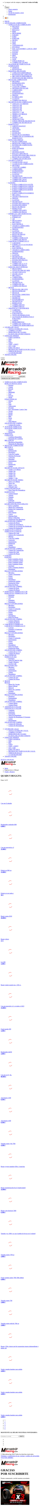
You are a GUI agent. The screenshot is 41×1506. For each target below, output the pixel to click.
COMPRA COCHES (14, 330)
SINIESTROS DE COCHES (17, 332)
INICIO (7, 21)
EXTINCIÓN (16, 133)
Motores (10, 449)
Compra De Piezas (14, 523)
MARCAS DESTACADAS (13, 383)
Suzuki (10, 413)
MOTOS (11, 287)
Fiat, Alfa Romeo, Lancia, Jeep (17, 409)
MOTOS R (15, 293)
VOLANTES (16, 129)
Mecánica (11, 605)
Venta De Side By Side (15, 660)
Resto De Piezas (13, 585)
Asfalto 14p (11, 471)
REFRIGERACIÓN (18, 83)
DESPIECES (16, 298)
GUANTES (16, 147)
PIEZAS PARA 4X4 (11, 665)
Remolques (11, 569)
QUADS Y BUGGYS (19, 272)
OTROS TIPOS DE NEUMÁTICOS (23, 121)
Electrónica (11, 452)
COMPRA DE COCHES (20, 62)
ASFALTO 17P (17, 110)
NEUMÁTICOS (17, 176)
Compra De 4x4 (13, 677)
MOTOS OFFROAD (18, 291)
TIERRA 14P (16, 116)
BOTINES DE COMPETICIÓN (22, 145)
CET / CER (12, 346)
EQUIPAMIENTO (18, 299)
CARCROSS (16, 243)
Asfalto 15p (11, 473)
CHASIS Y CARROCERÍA (21, 226)
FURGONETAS (17, 313)
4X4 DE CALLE (17, 274)
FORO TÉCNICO (14, 348)
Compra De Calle (13, 552)
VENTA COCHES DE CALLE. (18, 329)
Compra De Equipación (15, 528)
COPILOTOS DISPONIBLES (21, 73)
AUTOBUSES (16, 311)
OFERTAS (15, 67)
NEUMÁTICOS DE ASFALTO (14, 468)
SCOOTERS (16, 296)
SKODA (15, 40)
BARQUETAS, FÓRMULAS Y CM (16, 591)
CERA (10, 342)
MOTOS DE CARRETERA (21, 294)
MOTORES (16, 81)
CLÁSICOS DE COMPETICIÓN (22, 164)
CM (13, 219)
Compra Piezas (12, 705)
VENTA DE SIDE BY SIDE (21, 270)
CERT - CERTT (13, 344)
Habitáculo (11, 543)
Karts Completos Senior (15, 564)
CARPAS (15, 320)
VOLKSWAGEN (17, 45)
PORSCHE (15, 38)
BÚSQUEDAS (17, 69)
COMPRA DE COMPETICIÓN (22, 177)
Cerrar (7, 7)
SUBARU (15, 35)
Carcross (11, 628)
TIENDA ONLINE (10, 354)
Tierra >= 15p (12, 485)
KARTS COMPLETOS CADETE (22, 186)
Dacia (10, 418)
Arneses (10, 495)
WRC (10, 339)
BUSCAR (22, 376)
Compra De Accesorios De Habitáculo (20, 526)
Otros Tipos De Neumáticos (16, 490)
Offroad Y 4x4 (12, 487)
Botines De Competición (15, 509)
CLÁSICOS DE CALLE (20, 162)
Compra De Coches (14, 425)
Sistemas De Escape (14, 456)
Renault (10, 389)
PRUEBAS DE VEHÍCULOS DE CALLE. (21, 349)
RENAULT (15, 30)
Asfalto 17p (11, 476)
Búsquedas (11, 432)
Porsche (10, 396)
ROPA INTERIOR (18, 148)
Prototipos (11, 600)
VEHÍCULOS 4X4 (10, 657)
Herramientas (12, 720)
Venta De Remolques (14, 715)
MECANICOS (9, 440)
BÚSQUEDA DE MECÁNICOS (22, 78)
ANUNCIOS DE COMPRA (13, 423)
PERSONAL (9, 433)
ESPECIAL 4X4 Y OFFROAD (18, 267)
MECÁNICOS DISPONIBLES (22, 76)
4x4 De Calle (12, 664)
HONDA (15, 54)
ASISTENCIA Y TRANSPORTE (18, 308)
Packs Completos (13, 505)
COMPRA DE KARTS (19, 210)
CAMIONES (16, 310)
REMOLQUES (17, 208)
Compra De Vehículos (15, 724)
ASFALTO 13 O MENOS (20, 104)
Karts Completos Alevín (15, 559)
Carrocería (11, 457)
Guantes (10, 511)
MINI (14, 55)
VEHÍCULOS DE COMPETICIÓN (19, 24)
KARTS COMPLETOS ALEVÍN (22, 184)
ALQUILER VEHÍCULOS (13, 426)
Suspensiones (12, 461)
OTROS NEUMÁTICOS (12, 488)
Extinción (11, 500)
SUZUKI (15, 52)
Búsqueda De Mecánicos (15, 444)
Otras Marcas (12, 421)
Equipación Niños (13, 583)
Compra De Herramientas (16, 725)
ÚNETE (22, 1436)
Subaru (10, 401)
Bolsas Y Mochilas (14, 518)
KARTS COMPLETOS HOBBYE (23, 193)
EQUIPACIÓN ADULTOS (20, 203)
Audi (9, 420)
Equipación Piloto (13, 648)
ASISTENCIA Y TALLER (13, 707)
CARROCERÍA (17, 90)
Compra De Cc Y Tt (14, 652)
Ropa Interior (12, 512)
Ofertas (10, 430)
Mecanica (11, 573)
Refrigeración (12, 450)
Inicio (6, 768)
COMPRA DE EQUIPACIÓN (21, 159)
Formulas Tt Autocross (15, 629)
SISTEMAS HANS (18, 152)
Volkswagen (12, 406)
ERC (9, 341)
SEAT (14, 42)
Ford (9, 394)
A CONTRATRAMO (15, 353)
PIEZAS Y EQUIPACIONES (14, 571)
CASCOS (15, 150)
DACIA (14, 57)
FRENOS (15, 95)
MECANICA (16, 195)
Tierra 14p (11, 483)
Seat (9, 402)
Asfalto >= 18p (13, 478)
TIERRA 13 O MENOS (19, 114)
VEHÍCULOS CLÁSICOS (13, 530)
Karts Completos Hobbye (16, 567)
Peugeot (10, 385)
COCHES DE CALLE (12, 327)
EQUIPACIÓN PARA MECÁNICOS (24, 155)
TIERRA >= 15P (17, 117)
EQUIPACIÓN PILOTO (20, 260)
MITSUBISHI (16, 33)
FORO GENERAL (14, 337)
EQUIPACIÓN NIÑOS (19, 205)
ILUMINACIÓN (17, 97)
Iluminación (12, 464)
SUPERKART (16, 191)
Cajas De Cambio (13, 454)
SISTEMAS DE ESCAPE (20, 88)
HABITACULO (10, 492)
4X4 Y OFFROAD (10, 655)
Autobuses (11, 712)
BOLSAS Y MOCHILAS (20, 153)
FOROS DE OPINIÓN (12, 336)
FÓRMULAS (16, 217)
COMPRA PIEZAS (18, 306)
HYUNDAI (16, 47)
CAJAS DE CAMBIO (19, 86)
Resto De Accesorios (14, 502)
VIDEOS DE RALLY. (15, 351)
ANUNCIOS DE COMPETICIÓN (15, 23)
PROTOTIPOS (17, 220)
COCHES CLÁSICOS (15, 160)
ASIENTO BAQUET (19, 126)
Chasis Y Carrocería (14, 609)
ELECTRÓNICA (17, 85)
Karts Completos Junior (15, 562)
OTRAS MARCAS (18, 61)
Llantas (10, 466)
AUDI (14, 59)
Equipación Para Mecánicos (16, 519)
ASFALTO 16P (17, 109)
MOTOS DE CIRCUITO (20, 289)
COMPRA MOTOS (18, 305)
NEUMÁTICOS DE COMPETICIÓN (20, 102)
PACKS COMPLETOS (19, 141)
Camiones (11, 710)
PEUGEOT (15, 26)
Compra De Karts (13, 588)
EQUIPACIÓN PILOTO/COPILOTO (16, 504)
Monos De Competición (15, 507)
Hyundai (11, 408)
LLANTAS (15, 98)
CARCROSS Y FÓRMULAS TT (18, 241)
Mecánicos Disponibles (15, 442)
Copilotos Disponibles (15, 437)
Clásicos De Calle (13, 533)
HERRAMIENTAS (18, 322)
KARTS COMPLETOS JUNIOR (22, 188)
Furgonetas (11, 713)
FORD (14, 37)
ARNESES (15, 128)
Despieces (11, 696)
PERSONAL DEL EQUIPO (17, 71)
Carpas (10, 719)
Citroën (10, 387)
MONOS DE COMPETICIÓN (21, 143)
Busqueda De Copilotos (15, 438)
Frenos (10, 463)
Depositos (11, 459)
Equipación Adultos (14, 581)
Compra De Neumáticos (15, 524)
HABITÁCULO (13, 124)
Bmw (10, 390)
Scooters (11, 691)
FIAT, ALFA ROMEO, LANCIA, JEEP (24, 49)
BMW (14, 31)
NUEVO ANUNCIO (7, 759)
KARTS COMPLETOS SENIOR (22, 189)
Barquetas (11, 595)
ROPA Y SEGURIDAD (15, 140)
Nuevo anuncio (13, 9)
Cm (9, 598)
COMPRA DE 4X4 (18, 284)
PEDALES (15, 131)
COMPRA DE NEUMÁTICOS (22, 122)
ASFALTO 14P (17, 105)
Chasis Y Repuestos (14, 574)
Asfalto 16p (11, 475)
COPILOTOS (9, 435)
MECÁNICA (16, 222)
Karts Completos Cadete (15, 560)
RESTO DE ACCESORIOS (21, 134)
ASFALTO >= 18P (18, 112)
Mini (9, 416)
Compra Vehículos (14, 621)
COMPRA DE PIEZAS (19, 100)
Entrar (10, 11)
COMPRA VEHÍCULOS (20, 238)
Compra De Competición (16, 550)
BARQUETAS (17, 215)
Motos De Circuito (14, 684)
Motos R (11, 688)
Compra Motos (12, 703)
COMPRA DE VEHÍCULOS (21, 324)
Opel (9, 404)
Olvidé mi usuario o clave (16, 13)
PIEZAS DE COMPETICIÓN (17, 79)
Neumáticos (12, 547)
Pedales (10, 499)
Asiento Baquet (13, 493)
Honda (10, 414)
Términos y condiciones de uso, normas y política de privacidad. (20, 1456)
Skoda (10, 397)
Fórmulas (11, 597)
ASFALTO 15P (17, 107)
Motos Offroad (12, 686)
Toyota (10, 411)
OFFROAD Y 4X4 (18, 119)
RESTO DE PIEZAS (18, 207)
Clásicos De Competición (16, 535)
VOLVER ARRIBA (7, 1457)
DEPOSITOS (16, 92)
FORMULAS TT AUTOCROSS (22, 244)
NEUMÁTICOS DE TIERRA (14, 480)
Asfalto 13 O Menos (14, 469)
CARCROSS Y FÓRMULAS (14, 624)
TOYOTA (15, 50)
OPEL (14, 43)
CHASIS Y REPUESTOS (20, 196)
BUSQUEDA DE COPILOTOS (22, 74)
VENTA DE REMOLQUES (21, 315)
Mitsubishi (11, 392)
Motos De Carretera (14, 689)
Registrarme (12, 14)
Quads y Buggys (10, 772)
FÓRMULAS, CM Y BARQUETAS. (19, 214)
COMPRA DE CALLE (19, 179)
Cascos (10, 514)
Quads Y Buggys (13, 662)
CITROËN (15, 28)
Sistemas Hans (12, 516)
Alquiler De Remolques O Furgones (19, 717)
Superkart (11, 566)
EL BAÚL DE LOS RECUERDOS (19, 334)
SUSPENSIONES (17, 93)
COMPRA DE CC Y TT (19, 263)
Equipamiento (12, 698)
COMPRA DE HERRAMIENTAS (23, 325)
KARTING (11, 183)
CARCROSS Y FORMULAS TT (15, 626)
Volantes (11, 497)
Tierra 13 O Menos (14, 481)
